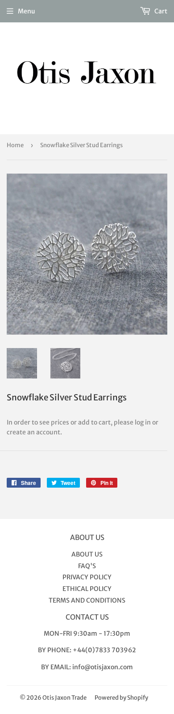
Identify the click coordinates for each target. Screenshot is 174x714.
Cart (160, 11)
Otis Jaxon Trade (64, 697)
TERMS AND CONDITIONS (87, 600)
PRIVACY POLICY (87, 577)
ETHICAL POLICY (87, 589)
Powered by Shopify (121, 697)
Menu (26, 11)
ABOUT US (87, 554)
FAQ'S (87, 566)
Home (15, 145)
